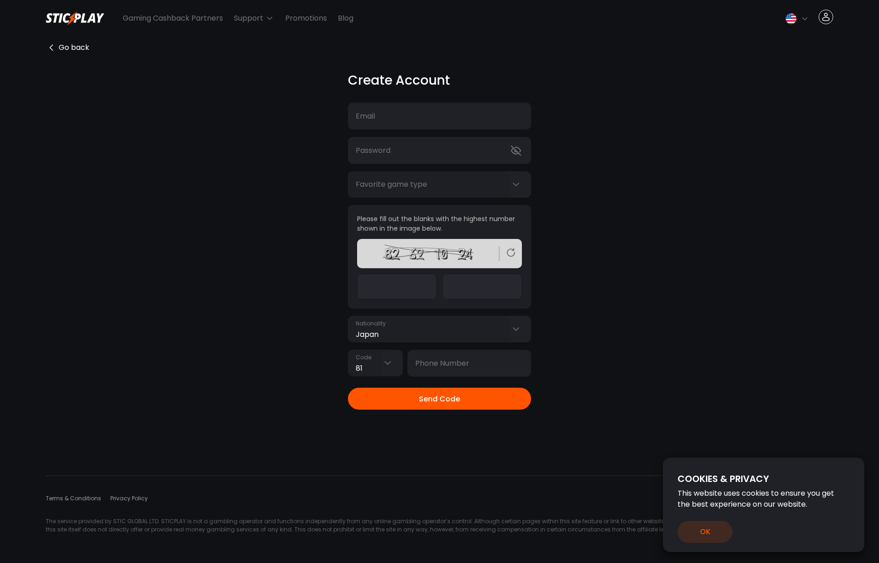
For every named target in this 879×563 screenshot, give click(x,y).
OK (705, 531)
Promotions (306, 18)
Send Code (439, 399)
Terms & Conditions (73, 498)
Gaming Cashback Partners (173, 18)
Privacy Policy (129, 498)
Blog (345, 18)
